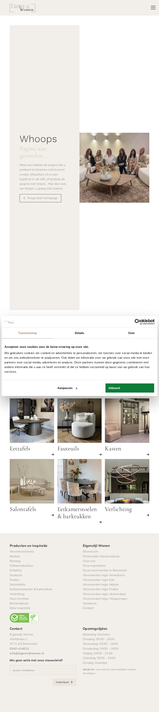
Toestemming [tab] (27, 333)
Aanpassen (65, 388)
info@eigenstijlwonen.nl (27, 653)
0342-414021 (19, 648)
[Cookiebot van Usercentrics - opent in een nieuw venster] (138, 322)
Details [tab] (79, 333)
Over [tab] (131, 333)
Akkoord (114, 388)
